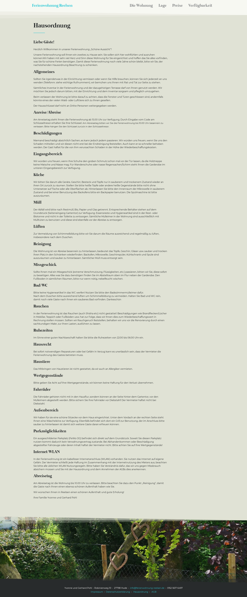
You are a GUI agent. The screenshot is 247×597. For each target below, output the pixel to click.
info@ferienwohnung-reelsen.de (147, 588)
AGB (153, 591)
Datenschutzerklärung (118, 591)
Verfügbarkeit (200, 6)
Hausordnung (140, 591)
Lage (163, 6)
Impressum (97, 591)
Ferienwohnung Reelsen (52, 6)
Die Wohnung (141, 6)
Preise (177, 6)
